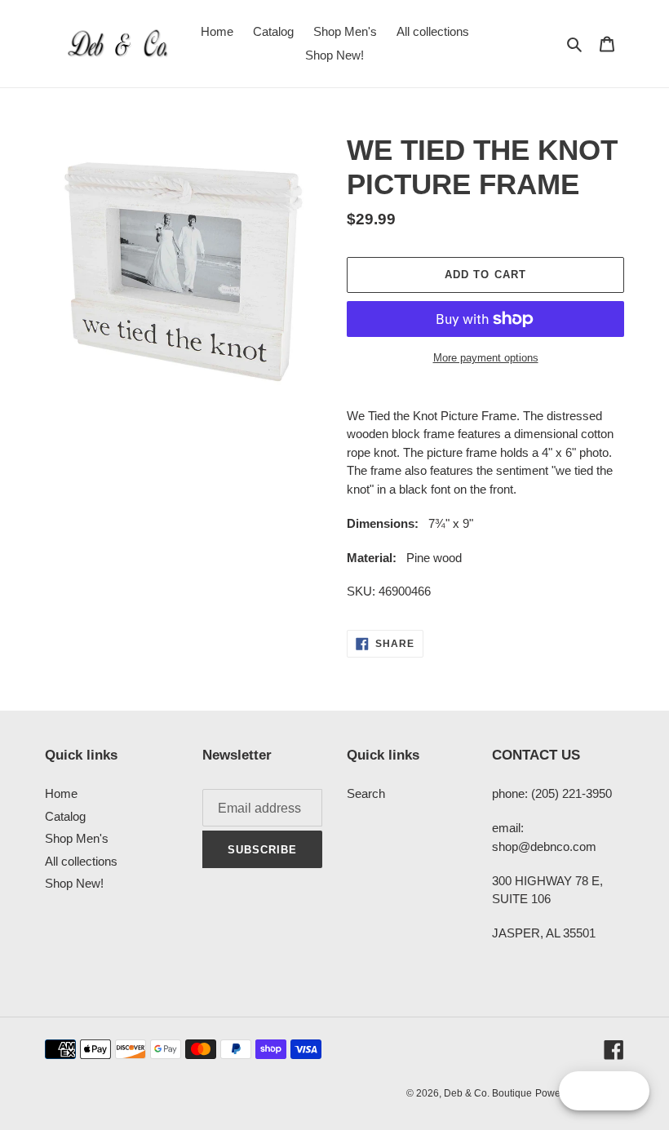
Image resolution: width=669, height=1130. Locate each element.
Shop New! (74, 883)
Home (61, 793)
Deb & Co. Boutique (488, 1093)
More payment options (485, 358)
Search (366, 793)
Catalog (65, 816)
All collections (81, 861)
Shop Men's (77, 838)
